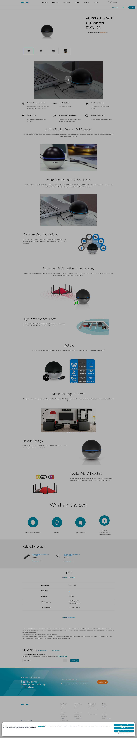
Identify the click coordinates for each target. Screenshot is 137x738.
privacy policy (41, 726)
